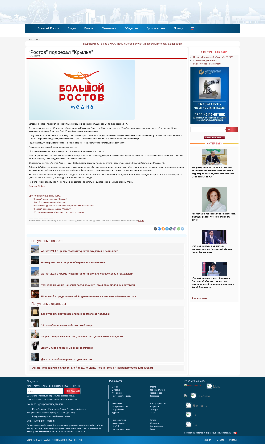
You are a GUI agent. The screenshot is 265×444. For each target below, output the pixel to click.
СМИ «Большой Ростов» (41, 420)
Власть (88, 28)
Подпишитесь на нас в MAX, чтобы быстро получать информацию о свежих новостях (132, 43)
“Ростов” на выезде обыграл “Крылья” (52, 209)
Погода (178, 28)
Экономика (109, 28)
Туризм (115, 412)
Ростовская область (121, 396)
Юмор (152, 429)
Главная (207, 440)
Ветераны (154, 396)
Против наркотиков (121, 429)
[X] (155, 228)
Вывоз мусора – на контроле (207, 64)
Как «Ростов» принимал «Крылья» (50, 202)
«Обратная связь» (61, 416)
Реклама (233, 440)
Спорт (152, 412)
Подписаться (72, 391)
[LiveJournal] (171, 228)
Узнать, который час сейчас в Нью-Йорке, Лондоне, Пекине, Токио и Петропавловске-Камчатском (92, 367)
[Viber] (174, 228)
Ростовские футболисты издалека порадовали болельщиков (64, 205)
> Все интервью (198, 298)
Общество (131, 28)
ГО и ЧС (115, 426)
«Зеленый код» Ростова (205, 60)
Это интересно (156, 426)
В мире (115, 387)
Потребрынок (118, 409)
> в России (33, 39)
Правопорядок (156, 393)
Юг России (117, 393)
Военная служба (157, 390)
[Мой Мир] (167, 228)
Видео (72, 28)
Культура (154, 409)
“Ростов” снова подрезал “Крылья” (50, 199)
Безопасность (118, 423)
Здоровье (154, 406)
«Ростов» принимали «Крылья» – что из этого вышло (59, 212)
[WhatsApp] (178, 228)
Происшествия (155, 28)
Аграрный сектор (120, 406)
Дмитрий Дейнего (37, 186)
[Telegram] (182, 228)
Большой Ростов (48, 28)
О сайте (220, 440)
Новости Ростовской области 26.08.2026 (213, 57)
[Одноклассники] (163, 228)
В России (116, 390)
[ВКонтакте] (159, 228)
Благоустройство (158, 403)
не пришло (72, 399)
